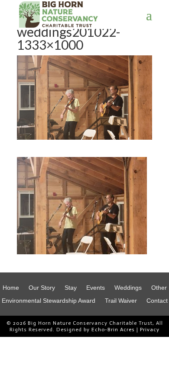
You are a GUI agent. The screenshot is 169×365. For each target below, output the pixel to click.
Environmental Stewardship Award (48, 301)
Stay (71, 288)
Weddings (128, 288)
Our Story (42, 288)
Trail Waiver (121, 301)
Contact (157, 301)
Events (95, 288)
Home (11, 288)
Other (159, 288)
